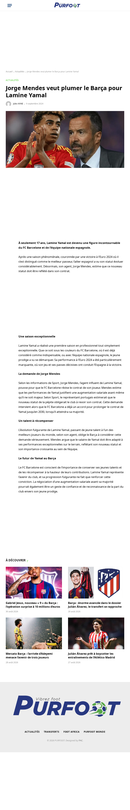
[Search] (121, 5)
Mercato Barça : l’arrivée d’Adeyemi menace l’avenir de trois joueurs (29, 655)
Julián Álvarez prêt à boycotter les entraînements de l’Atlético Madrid (91, 655)
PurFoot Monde (94, 731)
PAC (81, 740)
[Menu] (9, 5)
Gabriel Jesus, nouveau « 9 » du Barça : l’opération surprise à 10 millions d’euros (33, 605)
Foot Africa (71, 731)
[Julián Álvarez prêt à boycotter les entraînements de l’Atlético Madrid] (96, 633)
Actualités (19, 71)
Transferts (51, 731)
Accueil (9, 71)
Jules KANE (18, 103)
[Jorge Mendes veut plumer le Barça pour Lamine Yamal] (65, 139)
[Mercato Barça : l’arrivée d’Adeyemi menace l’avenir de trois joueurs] (34, 633)
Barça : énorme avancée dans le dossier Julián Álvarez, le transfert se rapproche (95, 605)
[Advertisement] (65, 41)
